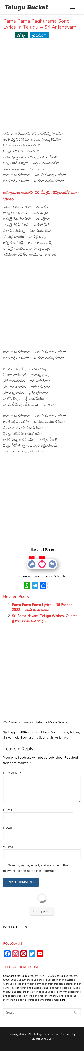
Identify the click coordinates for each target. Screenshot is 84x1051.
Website (10, 847)
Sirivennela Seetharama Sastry (25, 737)
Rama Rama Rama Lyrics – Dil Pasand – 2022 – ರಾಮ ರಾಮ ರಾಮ (44, 607)
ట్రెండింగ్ (39, 35)
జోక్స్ (21, 35)
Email (8, 828)
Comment (12, 773)
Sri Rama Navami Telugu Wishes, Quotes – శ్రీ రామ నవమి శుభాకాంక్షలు (46, 618)
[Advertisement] (42, 86)
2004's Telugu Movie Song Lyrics (43, 732)
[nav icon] (72, 7)
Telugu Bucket (26, 7)
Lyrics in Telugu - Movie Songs (44, 722)
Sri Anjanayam (60, 737)
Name (7, 809)
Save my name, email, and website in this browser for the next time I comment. (36, 868)
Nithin (74, 732)
